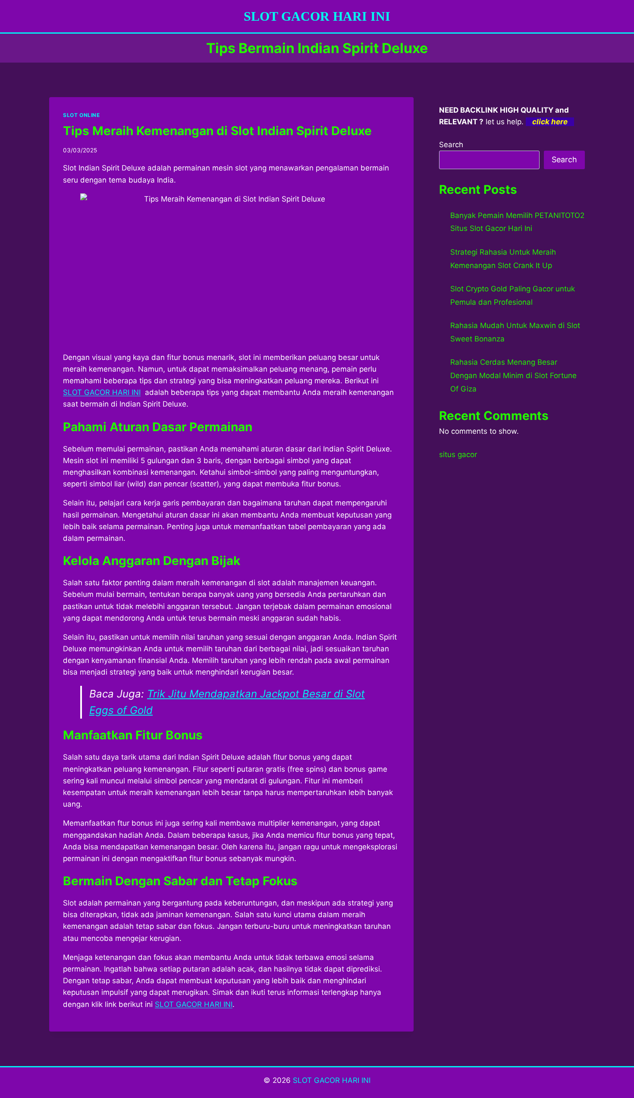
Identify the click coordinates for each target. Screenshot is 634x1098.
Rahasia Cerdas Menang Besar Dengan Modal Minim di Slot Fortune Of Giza (513, 375)
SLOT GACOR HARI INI (331, 1080)
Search (451, 144)
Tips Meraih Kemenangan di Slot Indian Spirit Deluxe (217, 130)
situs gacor (458, 454)
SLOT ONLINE (81, 115)
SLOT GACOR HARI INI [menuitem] (102, 392)
